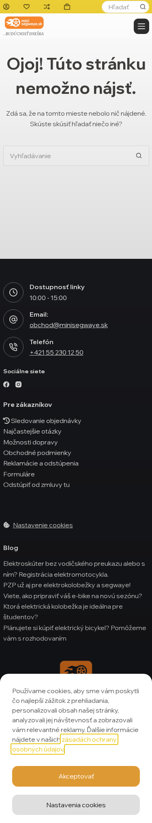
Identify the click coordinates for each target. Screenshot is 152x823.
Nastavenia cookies (76, 805)
